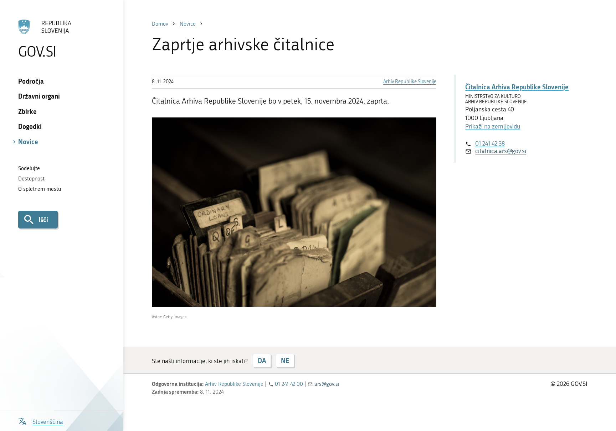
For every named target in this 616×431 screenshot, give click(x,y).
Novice (28, 141)
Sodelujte (29, 168)
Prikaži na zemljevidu (492, 126)
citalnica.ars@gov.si (500, 150)
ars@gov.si (326, 384)
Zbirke (27, 111)
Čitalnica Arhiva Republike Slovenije (517, 86)
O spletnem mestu (39, 189)
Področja (31, 81)
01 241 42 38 (490, 143)
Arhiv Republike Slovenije (409, 82)
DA (262, 360)
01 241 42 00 (289, 384)
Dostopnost (31, 178)
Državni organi (39, 96)
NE (285, 360)
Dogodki (30, 126)
